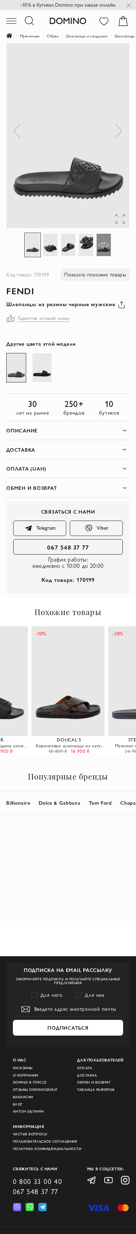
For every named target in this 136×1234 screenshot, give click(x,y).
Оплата (84, 1068)
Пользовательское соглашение (45, 1141)
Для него (51, 995)
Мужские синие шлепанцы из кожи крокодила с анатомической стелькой (70, 745)
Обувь (53, 36)
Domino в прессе (30, 1082)
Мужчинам (30, 36)
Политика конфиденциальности (47, 1149)
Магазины (23, 1068)
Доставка (87, 1075)
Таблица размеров (95, 1090)
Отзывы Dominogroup (35, 1090)
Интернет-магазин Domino (13, 36)
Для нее (95, 995)
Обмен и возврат (94, 1082)
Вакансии (23, 1097)
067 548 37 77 (68, 547)
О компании (25, 1075)
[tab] (67, 430)
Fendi (20, 290)
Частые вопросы (30, 1134)
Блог (18, 1104)
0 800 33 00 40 (37, 1181)
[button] (115, 57)
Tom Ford (100, 803)
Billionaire (18, 803)
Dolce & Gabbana (60, 803)
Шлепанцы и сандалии (87, 36)
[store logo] (68, 20)
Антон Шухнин (28, 1111)
